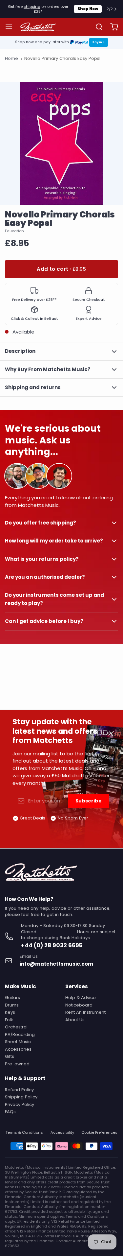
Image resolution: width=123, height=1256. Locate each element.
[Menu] (11, 27)
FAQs (10, 1112)
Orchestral (16, 1027)
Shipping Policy (21, 1097)
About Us (75, 1020)
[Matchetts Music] (38, 27)
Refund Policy (19, 1090)
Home (11, 58)
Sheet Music (18, 1042)
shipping (32, 6)
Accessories (18, 1049)
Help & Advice (80, 997)
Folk (9, 1020)
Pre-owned (17, 1064)
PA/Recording (20, 1034)
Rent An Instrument (85, 1012)
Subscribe (88, 801)
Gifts (9, 1056)
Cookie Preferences (99, 1132)
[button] (61, 269)
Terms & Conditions (24, 1132)
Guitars (12, 997)
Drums (12, 1005)
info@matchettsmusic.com (56, 963)
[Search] (96, 27)
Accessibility (62, 1132)
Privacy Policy (19, 1104)
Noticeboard (78, 1005)
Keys (10, 1012)
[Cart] (111, 27)
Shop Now (87, 8)
